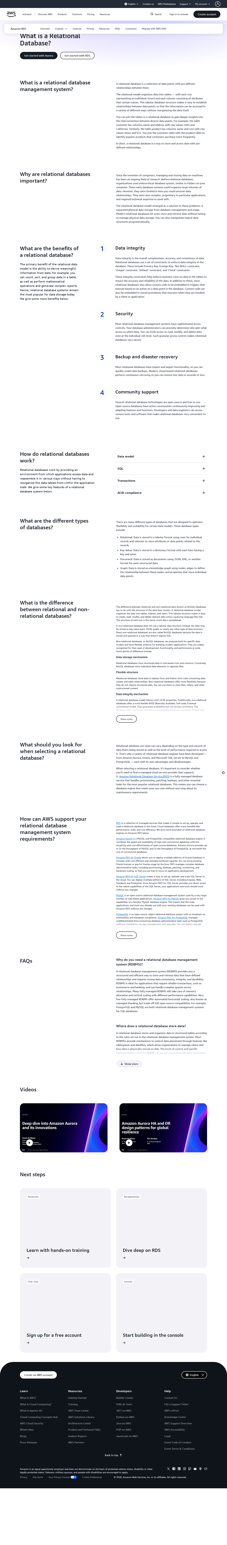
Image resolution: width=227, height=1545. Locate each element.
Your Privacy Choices (59, 1477)
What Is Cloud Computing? (35, 1404)
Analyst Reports (77, 1436)
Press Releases (28, 1442)
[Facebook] (173, 1469)
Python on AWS (125, 1417)
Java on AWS (123, 1423)
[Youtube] (195, 1469)
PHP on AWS (123, 1429)
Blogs (23, 1436)
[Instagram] (184, 1469)
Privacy (23, 1477)
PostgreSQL (122, 914)
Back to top (111, 1455)
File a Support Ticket (176, 1404)
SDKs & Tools (124, 1404)
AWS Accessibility (174, 1429)
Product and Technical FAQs (84, 1429)
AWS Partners (76, 1442)
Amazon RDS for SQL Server (131, 876)
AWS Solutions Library (81, 1417)
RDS (118, 823)
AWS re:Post (171, 1410)
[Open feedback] (223, 772)
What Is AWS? (28, 1397)
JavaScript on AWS (127, 1436)
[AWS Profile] (217, 4)
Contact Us (170, 1397)
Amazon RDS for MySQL (166, 898)
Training (73, 1404)
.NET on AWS (123, 1410)
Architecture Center (79, 1423)
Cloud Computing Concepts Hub (39, 1417)
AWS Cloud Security (31, 1423)
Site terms (38, 1477)
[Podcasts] (200, 1469)
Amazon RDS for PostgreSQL (173, 917)
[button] (45, 14)
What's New (27, 1429)
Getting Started (77, 1397)
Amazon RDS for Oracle (128, 857)
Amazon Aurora (124, 838)
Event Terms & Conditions (179, 1448)
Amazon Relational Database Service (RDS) (144, 776)
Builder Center (124, 1397)
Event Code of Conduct (177, 1442)
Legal (167, 1436)
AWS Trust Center (78, 1410)
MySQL (120, 895)
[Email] (205, 1469)
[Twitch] (189, 1469)
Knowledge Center (175, 1417)
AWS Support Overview (178, 1423)
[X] (168, 1469)
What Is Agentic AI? (31, 1410)
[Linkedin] (179, 1469)
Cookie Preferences (92, 1477)
